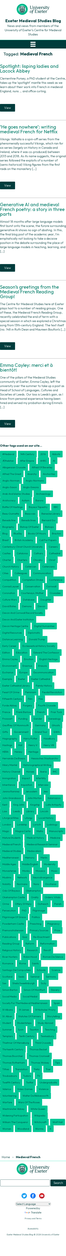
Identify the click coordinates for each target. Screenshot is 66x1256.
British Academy (24, 540)
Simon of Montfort (34, 989)
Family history (44, 685)
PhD (24, 910)
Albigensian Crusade (14, 467)
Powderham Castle (13, 923)
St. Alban (7, 1016)
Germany (40, 725)
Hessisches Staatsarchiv (44, 758)
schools (41, 970)
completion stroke (32, 579)
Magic (5, 831)
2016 (43, 454)
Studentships (24, 1023)
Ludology (52, 824)
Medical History (35, 837)
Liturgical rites (10, 817)
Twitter (30, 1082)
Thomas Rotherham (13, 1062)
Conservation (32, 586)
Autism (25, 500)
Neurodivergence (42, 877)
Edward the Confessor (46, 652)
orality (35, 897)
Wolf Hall (57, 1122)
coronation (8, 593)
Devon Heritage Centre (15, 626)
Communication (42, 573)
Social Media (9, 996)
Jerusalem (31, 791)
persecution (9, 910)
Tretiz (37, 1069)
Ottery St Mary (23, 903)
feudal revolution (52, 692)
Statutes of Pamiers (29, 1016)
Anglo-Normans (35, 480)
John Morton (34, 798)
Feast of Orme (10, 692)
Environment (9, 665)
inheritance (8, 784)
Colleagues (21, 573)
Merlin (44, 857)
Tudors (27, 1075)
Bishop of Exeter (29, 526)
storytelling (53, 1016)
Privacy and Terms (33, 1218)
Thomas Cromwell (39, 1056)
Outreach (43, 903)
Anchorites (49, 474)
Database (28, 599)
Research (32, 950)
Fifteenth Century (12, 698)
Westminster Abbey (13, 1108)
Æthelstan (8, 460)
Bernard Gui (48, 520)
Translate (36, 1212)
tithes (5, 1069)
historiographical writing (37, 765)
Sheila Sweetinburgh (23, 983)
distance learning (12, 639)
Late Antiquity (53, 804)
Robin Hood (30, 956)
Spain (57, 1003)
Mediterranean (10, 857)
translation (21, 1069)
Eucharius (7, 672)
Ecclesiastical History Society (39, 646)
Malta (40, 831)
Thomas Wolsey (40, 1062)
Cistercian (30, 566)
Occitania (50, 884)
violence (43, 1089)
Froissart (7, 718)
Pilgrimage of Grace (14, 917)
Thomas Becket (38, 1049)
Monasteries (9, 870)
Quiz (24, 937)
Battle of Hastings (12, 507)
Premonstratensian (13, 930)
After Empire (27, 460)
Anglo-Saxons (31, 487)
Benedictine (8, 520)
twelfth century (11, 1082)
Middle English (30, 864)
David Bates (9, 606)
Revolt (47, 950)
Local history (46, 817)
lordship (22, 824)
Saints (35, 963)
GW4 (56, 731)
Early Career (9, 646)
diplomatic (34, 632)
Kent (4, 804)
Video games (25, 1089)
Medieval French (11, 844)
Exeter (21, 679)
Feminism (30, 692)
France (6, 712)
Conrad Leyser (10, 586)
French (41, 712)
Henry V (32, 745)
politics (36, 917)
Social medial (30, 996)
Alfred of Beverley (42, 467)
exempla (7, 679)
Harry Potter (30, 738)
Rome (22, 963)
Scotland (7, 976)
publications (9, 937)
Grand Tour (41, 731)
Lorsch (37, 824)
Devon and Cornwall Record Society (22, 612)
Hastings (7, 745)
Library (30, 811)
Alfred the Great (11, 474)
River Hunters (9, 956)
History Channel (11, 771)
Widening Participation (15, 1115)
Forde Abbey (9, 705)
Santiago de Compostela (16, 970)
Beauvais (30, 513)
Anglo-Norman (10, 480)
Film (30, 698)
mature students (11, 837)
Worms (39, 1128)
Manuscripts (56, 831)
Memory (30, 857)
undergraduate (48, 1082)
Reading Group (10, 943)
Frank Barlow (23, 712)
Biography (8, 526)
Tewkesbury (47, 1036)
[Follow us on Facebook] (33, 1195)
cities (5, 573)
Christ (52, 560)
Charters (22, 560)
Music (54, 870)
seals (21, 976)
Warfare (7, 1102)
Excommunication (44, 672)
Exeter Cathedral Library (16, 685)
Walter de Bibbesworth (36, 1095)
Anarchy (32, 474)
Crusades (55, 593)
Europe (23, 672)
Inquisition (26, 784)
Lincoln (44, 811)
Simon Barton (10, 989)
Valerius (6, 1089)
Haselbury (49, 738)
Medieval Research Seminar (42, 844)
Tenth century (27, 1036)
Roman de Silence (53, 956)
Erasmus (27, 665)
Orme (5, 903)
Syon (21, 1029)
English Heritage (48, 659)
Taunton (34, 1029)
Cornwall (51, 586)
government (21, 731)
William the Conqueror (15, 1122)
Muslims (6, 877)
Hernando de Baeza (13, 758)
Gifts (5, 731)
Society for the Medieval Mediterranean (25, 1003)
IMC (55, 771)
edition (6, 652)
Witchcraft (40, 1122)
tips (57, 1062)
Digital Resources (12, 632)
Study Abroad (45, 1023)
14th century (27, 454)
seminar (35, 976)
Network (22, 877)
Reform (30, 943)
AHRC (43, 460)
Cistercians (48, 566)
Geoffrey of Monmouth (15, 725)
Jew (45, 791)
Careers (53, 546)
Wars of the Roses (29, 1102)
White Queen (38, 1108)
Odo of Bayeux (11, 890)
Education (21, 652)
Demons (27, 606)
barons (39, 500)
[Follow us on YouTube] (42, 1195)
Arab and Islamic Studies (16, 493)
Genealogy (54, 718)
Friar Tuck (56, 712)
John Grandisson (11, 798)
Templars (7, 1036)
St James (24, 1009)
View (7, 108)
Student (6, 1023)
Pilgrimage (39, 910)
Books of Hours (37, 533)
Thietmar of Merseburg (15, 1042)
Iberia (43, 771)
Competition (9, 579)
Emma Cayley (10, 659)
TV (38, 1075)
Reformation (47, 943)
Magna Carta (22, 831)
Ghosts (56, 725)
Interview (43, 784)
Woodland (23, 1128)
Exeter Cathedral (40, 679)
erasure (42, 665)
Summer (7, 1029)
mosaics (40, 870)
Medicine (55, 837)
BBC (56, 507)
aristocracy (9, 500)
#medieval (8, 454)
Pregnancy (53, 923)
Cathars (38, 553)
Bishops (49, 526)
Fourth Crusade (47, 705)
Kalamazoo (54, 798)
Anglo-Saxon (9, 487)
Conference (55, 579)
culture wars (9, 599)
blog (4, 533)
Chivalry (38, 560)
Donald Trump (37, 639)
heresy (18, 751)
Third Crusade (43, 1042)
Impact (26, 778)
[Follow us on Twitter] (24, 1195)
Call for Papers (48, 540)
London (6, 824)
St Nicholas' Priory (45, 1009)
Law (4, 811)
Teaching (50, 1029)
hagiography (9, 738)
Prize (57, 930)
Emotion (28, 659)
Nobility (6, 884)
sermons (51, 976)
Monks (26, 870)
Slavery (55, 989)
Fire (41, 698)
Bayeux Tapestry (38, 507)
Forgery (27, 705)
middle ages (9, 864)
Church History (10, 566)
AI (54, 460)
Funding (22, 718)
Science (56, 970)
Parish (57, 903)
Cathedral (54, 553)
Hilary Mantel (9, 765)
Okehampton (33, 890)
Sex (4, 983)
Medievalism (34, 851)
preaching (35, 923)
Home (6, 1157)
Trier (48, 1069)
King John (18, 804)
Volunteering (9, 1095)
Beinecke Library (50, 513)
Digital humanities (44, 626)
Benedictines (28, 520)
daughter (45, 599)
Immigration (9, 778)
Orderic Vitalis (53, 897)
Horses (30, 771)
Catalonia (22, 553)
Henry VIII (48, 745)
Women (6, 1128)
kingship (35, 804)
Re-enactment (41, 937)
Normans (22, 884)
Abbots (56, 454)
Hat (20, 745)
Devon (41, 606)
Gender (38, 718)
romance (7, 963)
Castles (6, 553)
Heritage (33, 751)
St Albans (7, 1009)
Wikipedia (39, 1115)
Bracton (56, 533)
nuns (36, 884)
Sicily (43, 983)
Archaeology (43, 493)
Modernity (50, 864)
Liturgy (28, 817)
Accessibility (33, 1228)
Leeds (16, 811)
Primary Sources (39, 930)
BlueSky (18, 533)
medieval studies (11, 851)
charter (6, 560)
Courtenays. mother (32, 593)
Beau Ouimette (10, 513)
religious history (11, 950)
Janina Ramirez (10, 791)
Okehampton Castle (13, 897)
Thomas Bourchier (12, 1056)
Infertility (41, 778)
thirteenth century (12, 1049)
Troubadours (9, 1075)
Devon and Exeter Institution (18, 619)
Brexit (5, 540)
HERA (5, 751)
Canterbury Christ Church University (22, 546)
